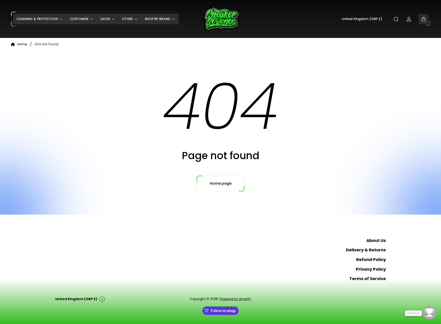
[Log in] (408, 19)
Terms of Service (367, 278)
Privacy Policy (371, 269)
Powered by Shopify (235, 299)
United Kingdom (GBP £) (362, 19)
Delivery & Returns (366, 250)
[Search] (396, 19)
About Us (376, 240)
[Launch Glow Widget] (429, 312)
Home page (221, 183)
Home (22, 44)
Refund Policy (371, 259)
